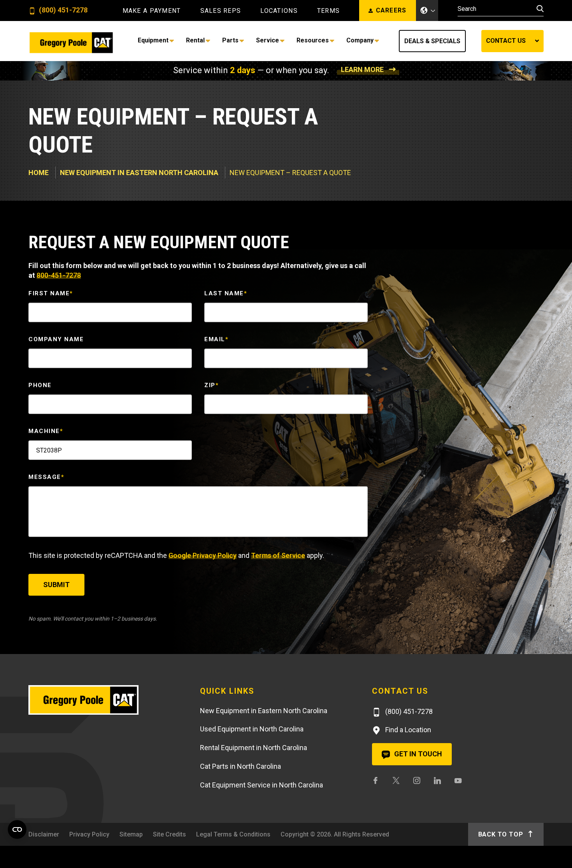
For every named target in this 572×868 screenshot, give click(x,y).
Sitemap (131, 834)
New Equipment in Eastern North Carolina (139, 172)
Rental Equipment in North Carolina (253, 747)
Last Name (225, 293)
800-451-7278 (59, 275)
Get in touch (417, 754)
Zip (211, 385)
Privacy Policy (89, 834)
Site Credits (169, 834)
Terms (328, 11)
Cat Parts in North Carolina (240, 766)
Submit (56, 584)
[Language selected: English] (427, 10)
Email (216, 339)
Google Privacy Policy (202, 555)
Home (38, 172)
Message (46, 476)
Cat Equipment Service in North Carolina (261, 785)
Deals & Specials (432, 41)
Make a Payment (152, 11)
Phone (40, 385)
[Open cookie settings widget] (17, 829)
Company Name (56, 339)
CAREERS (391, 10)
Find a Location (407, 730)
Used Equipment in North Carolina (252, 729)
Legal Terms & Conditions (233, 834)
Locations (279, 11)
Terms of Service (278, 555)
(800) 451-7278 (62, 10)
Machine (45, 431)
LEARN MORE (362, 69)
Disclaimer (43, 834)
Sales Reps (220, 11)
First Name (50, 293)
